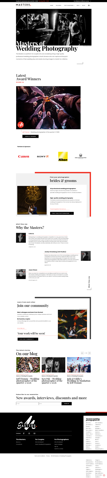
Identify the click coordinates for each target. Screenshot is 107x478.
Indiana (88, 441)
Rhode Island (98, 462)
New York (88, 428)
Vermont (97, 467)
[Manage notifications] (104, 475)
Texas (96, 465)
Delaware (88, 437)
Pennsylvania (89, 462)
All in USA (88, 422)
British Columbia (99, 430)
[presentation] (82, 353)
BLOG (83, 5)
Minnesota (88, 450)
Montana (97, 452)
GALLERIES (58, 5)
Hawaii (96, 426)
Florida (87, 426)
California (97, 424)
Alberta (87, 475)
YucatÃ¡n (88, 432)
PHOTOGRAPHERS (68, 5)
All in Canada (98, 422)
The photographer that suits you (58, 209)
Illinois (96, 439)
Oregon (97, 460)
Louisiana (97, 445)
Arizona (97, 432)
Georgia (97, 437)
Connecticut (98, 436)
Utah (87, 467)
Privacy (48, 456)
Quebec (97, 477)
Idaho (87, 439)
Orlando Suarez (44, 215)
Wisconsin (97, 471)
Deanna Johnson (88, 46)
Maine (87, 447)
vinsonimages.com (33, 280)
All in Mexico (89, 424)
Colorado (88, 436)
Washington (98, 469)
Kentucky (88, 445)
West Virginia (89, 471)
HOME (51, 5)
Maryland (88, 449)
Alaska (96, 447)
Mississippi (97, 450)
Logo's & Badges (58, 444)
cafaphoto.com (32, 246)
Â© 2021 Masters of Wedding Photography (61, 456)
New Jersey (88, 430)
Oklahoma (88, 460)
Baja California (98, 473)
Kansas (97, 443)
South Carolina (89, 464)
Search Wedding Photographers (43, 444)
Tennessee (88, 465)
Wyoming (88, 473)
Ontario (88, 477)
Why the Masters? (39, 442)
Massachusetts (99, 449)
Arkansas (97, 434)
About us (18, 442)
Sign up (56, 446)
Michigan (97, 428)
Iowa (96, 441)
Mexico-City (89, 434)
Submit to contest (58, 448)
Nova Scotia (98, 475)
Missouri (88, 452)
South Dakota (98, 464)
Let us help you (20, 328)
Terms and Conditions (39, 456)
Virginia (87, 469)
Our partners (19, 444)
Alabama (88, 443)
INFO (78, 5)
